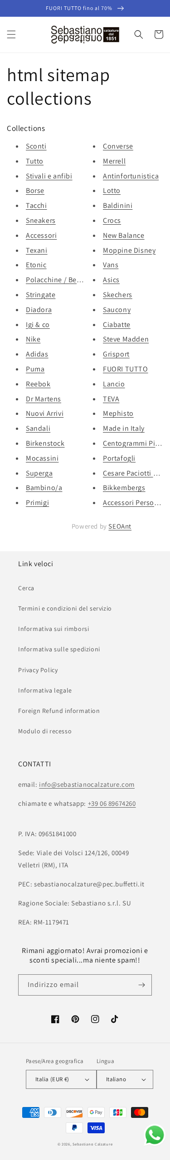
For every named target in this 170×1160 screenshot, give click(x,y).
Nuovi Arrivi (44, 413)
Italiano (116, 1079)
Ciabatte (117, 324)
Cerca (26, 588)
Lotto (112, 190)
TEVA (111, 399)
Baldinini (117, 205)
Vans (110, 265)
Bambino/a (44, 487)
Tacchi (36, 205)
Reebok (38, 384)
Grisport (116, 354)
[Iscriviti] (141, 985)
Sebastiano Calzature (92, 1143)
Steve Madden (126, 339)
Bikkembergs (124, 487)
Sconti (36, 146)
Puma (35, 369)
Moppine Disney (129, 250)
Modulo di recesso (45, 731)
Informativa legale (45, 690)
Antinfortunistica (131, 176)
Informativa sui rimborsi (53, 629)
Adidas (37, 354)
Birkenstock (45, 443)
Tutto (35, 161)
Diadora (39, 309)
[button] (11, 34)
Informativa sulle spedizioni (59, 649)
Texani (37, 250)
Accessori (41, 235)
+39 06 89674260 (112, 803)
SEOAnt (119, 526)
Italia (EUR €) (52, 1079)
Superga (39, 473)
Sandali (38, 428)
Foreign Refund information (59, 711)
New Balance (124, 235)
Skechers (117, 294)
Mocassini (42, 458)
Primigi (37, 502)
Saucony (117, 309)
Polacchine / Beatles (59, 279)
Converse (118, 146)
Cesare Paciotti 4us (134, 473)
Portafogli (119, 458)
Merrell (114, 161)
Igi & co (38, 324)
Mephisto (118, 413)
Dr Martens (43, 399)
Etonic (36, 265)
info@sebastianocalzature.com (87, 784)
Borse (35, 190)
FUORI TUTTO (125, 369)
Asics (111, 279)
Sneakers (41, 220)
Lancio (114, 384)
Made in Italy (124, 428)
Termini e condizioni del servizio (65, 608)
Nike (33, 339)
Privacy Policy (38, 670)
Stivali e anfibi (49, 176)
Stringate (40, 294)
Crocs (112, 220)
